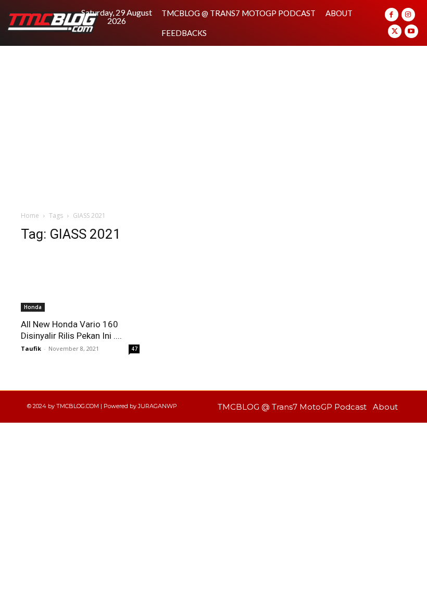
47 (134, 348)
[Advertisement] (213, 124)
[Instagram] (408, 14)
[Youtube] (411, 31)
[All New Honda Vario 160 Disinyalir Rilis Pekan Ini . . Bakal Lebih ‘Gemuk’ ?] (80, 282)
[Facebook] (391, 14)
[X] (394, 31)
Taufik (31, 348)
